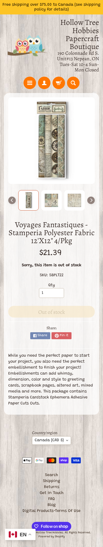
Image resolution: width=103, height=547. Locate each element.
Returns (51, 487)
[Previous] (12, 200)
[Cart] (58, 83)
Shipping (51, 481)
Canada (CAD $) (49, 440)
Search (51, 475)
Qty (51, 285)
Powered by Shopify (51, 536)
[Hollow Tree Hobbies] (28, 45)
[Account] (44, 83)
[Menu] (30, 83)
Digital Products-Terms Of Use (51, 511)
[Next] (91, 200)
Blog (52, 505)
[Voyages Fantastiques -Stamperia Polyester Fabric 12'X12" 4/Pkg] (28, 200)
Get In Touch (52, 493)
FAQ (51, 499)
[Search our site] (73, 83)
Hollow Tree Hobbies (49, 532)
